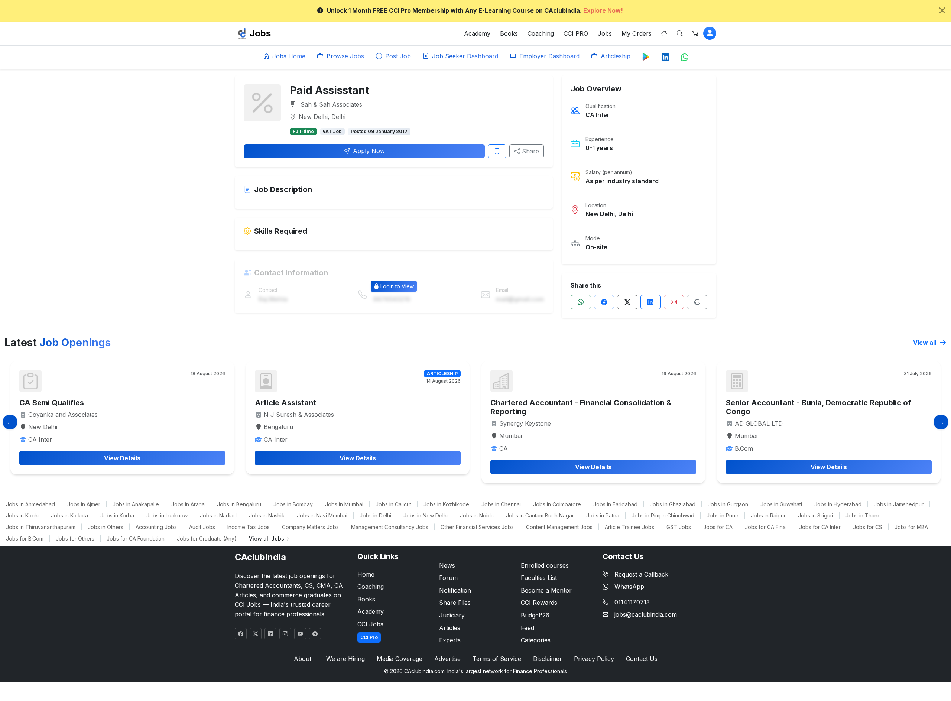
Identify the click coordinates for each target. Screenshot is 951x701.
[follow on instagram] (285, 633)
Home (365, 574)
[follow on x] (256, 633)
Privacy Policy (594, 658)
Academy (477, 33)
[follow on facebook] (241, 633)
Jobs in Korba (117, 515)
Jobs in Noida (477, 515)
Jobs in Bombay (293, 504)
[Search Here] (680, 33)
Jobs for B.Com (24, 538)
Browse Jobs (344, 56)
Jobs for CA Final (766, 527)
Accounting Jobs (156, 527)
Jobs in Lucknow (167, 515)
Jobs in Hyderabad (837, 504)
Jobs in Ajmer (83, 504)
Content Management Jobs (559, 527)
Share (529, 151)
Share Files (455, 602)
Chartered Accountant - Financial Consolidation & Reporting (581, 407)
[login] (709, 33)
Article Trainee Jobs (629, 527)
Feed (527, 628)
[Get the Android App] (646, 56)
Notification (455, 590)
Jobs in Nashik (267, 515)
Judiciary (452, 615)
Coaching (541, 33)
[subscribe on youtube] (300, 633)
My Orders (636, 33)
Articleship (614, 56)
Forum (448, 577)
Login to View (397, 286)
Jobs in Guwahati (781, 504)
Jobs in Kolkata (69, 515)
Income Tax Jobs (248, 527)
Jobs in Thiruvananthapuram (40, 527)
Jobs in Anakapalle (136, 504)
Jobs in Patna (602, 515)
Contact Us (642, 658)
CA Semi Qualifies (51, 402)
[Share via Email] (674, 302)
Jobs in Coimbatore (557, 504)
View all (925, 342)
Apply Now (369, 151)
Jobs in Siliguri (815, 515)
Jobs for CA (718, 527)
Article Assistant (285, 402)
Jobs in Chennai (501, 504)
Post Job (397, 56)
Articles (449, 628)
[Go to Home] (664, 33)
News (447, 565)
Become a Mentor (546, 590)
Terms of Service (497, 658)
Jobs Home (287, 56)
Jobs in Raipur (768, 515)
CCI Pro (369, 637)
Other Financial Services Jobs (477, 527)
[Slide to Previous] (10, 422)
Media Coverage (399, 658)
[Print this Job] (697, 302)
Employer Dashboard (548, 56)
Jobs (260, 33)
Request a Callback (641, 574)
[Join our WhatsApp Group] (684, 57)
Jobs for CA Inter (820, 527)
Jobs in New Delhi (425, 515)
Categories (536, 640)
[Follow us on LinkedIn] (665, 57)
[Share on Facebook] (604, 302)
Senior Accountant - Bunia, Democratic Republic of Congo (818, 407)
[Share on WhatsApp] (581, 302)
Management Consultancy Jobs (389, 527)
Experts (450, 640)
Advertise (447, 658)
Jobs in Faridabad (615, 504)
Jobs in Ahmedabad (30, 504)
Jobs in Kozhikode (446, 504)
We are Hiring (345, 658)
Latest (57, 342)
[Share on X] (627, 302)
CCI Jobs (370, 624)
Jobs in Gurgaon (728, 504)
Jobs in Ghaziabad (672, 504)
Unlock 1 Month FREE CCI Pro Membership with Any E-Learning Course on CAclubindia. (475, 10)
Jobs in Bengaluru (239, 504)
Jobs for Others (75, 538)
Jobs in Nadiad (218, 515)
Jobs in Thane (863, 515)
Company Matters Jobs (310, 527)
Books (509, 33)
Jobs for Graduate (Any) (207, 538)
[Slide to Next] (941, 422)
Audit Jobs (202, 527)
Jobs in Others (105, 527)
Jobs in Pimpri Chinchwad (663, 515)
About (302, 658)
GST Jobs (678, 527)
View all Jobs (267, 538)
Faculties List (539, 577)
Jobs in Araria (188, 504)
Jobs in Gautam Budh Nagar (540, 515)
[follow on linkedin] (270, 633)
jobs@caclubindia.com (645, 614)
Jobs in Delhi (375, 515)
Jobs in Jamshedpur (899, 504)
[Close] (942, 10)
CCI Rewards (539, 602)
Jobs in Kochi (22, 515)
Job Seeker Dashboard (464, 56)
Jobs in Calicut (393, 504)
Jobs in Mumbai (344, 504)
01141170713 (632, 602)
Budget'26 (535, 615)
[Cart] (695, 33)
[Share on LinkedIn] (650, 302)
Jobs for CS (867, 527)
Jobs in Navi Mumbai (322, 515)
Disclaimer (547, 658)
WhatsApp (629, 586)
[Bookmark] (497, 151)
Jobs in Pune (723, 515)
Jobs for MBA (911, 527)
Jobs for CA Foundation (136, 538)
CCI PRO (576, 33)
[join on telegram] (315, 633)
